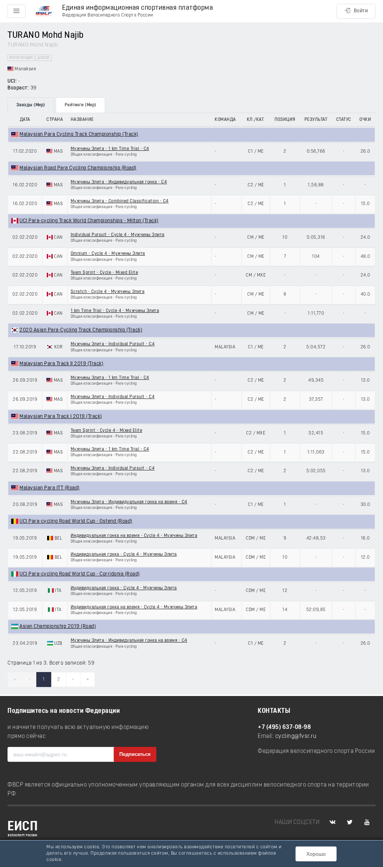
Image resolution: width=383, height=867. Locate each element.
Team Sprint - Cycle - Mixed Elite (104, 273)
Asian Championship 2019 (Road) (57, 626)
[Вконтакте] (332, 822)
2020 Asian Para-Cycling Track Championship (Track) (80, 330)
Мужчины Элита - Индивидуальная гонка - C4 (119, 182)
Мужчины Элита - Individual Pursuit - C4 (113, 344)
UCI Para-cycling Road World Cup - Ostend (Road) (75, 521)
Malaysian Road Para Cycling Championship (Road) (78, 168)
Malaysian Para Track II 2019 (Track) (61, 364)
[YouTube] (367, 822)
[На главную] (44, 11)
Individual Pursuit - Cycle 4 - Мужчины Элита (118, 235)
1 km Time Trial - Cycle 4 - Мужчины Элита (115, 311)
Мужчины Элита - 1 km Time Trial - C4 (110, 149)
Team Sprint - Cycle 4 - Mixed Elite (107, 430)
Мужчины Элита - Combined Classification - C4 (120, 201)
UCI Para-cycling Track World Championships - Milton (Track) (89, 221)
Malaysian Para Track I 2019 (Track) (60, 416)
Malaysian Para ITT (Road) (49, 488)
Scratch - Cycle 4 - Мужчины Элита (108, 292)
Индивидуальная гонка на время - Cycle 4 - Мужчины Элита (134, 536)
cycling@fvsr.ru (296, 736)
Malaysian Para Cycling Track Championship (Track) (78, 134)
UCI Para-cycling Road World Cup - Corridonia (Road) (79, 574)
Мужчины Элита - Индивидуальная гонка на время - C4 (129, 502)
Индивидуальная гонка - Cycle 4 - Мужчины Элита (124, 554)
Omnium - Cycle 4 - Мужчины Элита (108, 253)
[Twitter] (350, 822)
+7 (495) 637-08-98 (284, 727)
